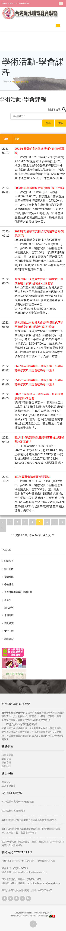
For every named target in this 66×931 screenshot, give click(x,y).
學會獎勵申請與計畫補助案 (18, 592)
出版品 (7, 600)
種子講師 (9, 569)
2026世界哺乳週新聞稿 (13, 810)
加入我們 (9, 607)
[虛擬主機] (53, 916)
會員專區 (9, 615)
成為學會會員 (8, 785)
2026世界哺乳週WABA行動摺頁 (18, 801)
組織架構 (6, 758)
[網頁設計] (50, 916)
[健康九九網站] (14, 674)
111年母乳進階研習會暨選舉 (32, 476)
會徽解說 (6, 766)
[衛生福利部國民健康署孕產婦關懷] (13, 652)
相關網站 (9, 639)
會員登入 (6, 782)
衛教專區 (9, 576)
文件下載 (9, 631)
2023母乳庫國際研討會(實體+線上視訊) (39, 187)
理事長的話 (7, 755)
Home (6, 82)
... (54, 522)
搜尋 (48, 123)
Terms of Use (17, 916)
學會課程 (9, 584)
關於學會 (9, 561)
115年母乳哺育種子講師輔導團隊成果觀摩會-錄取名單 (29, 819)
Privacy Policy (30, 916)
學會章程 (6, 762)
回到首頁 (9, 623)
